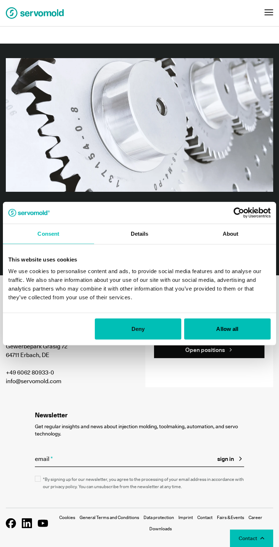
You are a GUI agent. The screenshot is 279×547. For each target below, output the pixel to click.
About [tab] (231, 234)
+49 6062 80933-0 (30, 372)
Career (255, 517)
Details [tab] (140, 234)
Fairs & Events (230, 517)
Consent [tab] (48, 234)
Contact (205, 517)
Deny (138, 328)
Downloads (160, 529)
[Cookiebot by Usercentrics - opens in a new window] (239, 212)
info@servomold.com (33, 381)
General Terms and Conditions (109, 517)
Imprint (185, 517)
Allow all (227, 328)
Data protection (158, 517)
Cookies (67, 517)
